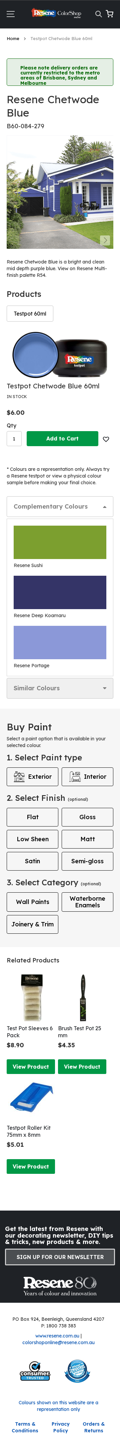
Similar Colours (37, 688)
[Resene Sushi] (60, 542)
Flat (33, 817)
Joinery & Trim (32, 924)
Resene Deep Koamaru (40, 615)
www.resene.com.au (57, 1336)
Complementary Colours (51, 506)
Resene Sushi (28, 565)
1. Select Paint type (44, 757)
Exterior (40, 776)
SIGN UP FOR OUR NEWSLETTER (60, 1257)
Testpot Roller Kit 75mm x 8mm (29, 1131)
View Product (31, 1066)
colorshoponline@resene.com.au (58, 1342)
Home (14, 38)
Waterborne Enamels (87, 902)
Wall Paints (32, 902)
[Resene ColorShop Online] (56, 14)
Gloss (87, 817)
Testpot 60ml (30, 313)
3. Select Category (54, 882)
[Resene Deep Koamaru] (60, 592)
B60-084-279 (25, 126)
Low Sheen (33, 839)
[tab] (60, 506)
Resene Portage (31, 666)
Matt (87, 839)
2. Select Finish (47, 798)
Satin (32, 861)
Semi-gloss (87, 861)
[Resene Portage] (60, 642)
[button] (105, 240)
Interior (95, 776)
